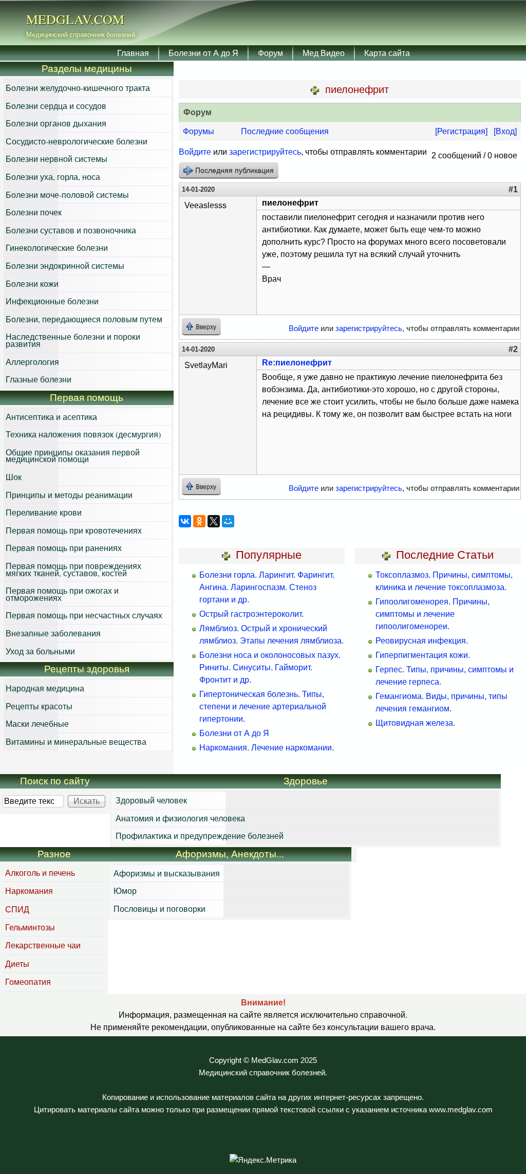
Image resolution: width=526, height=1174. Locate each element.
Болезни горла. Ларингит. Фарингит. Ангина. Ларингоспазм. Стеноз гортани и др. (266, 587)
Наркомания (29, 890)
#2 (513, 349)
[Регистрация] (461, 131)
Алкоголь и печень (40, 872)
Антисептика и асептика (51, 416)
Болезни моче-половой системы (67, 194)
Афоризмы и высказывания (167, 873)
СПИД (17, 909)
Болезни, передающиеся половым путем (84, 319)
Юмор (125, 890)
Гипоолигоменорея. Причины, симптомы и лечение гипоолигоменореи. (432, 614)
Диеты (17, 963)
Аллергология (32, 361)
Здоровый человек (151, 800)
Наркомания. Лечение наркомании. (266, 747)
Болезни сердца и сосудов (56, 105)
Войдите (195, 152)
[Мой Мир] (228, 521)
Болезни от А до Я (203, 52)
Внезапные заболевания (53, 633)
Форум (270, 52)
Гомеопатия (28, 981)
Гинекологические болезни (57, 247)
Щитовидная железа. (415, 723)
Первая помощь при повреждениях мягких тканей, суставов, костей (73, 569)
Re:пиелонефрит (297, 362)
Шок (14, 476)
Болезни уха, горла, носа (53, 176)
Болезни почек (34, 212)
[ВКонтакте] (185, 521)
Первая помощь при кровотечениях (74, 530)
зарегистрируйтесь (265, 152)
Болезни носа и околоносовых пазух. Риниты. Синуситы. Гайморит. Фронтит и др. (270, 667)
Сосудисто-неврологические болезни (76, 141)
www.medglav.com (461, 1110)
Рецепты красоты (39, 706)
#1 (513, 189)
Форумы (198, 131)
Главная (133, 52)
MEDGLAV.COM (75, 19)
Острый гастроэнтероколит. (251, 614)
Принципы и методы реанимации (69, 494)
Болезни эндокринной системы (65, 265)
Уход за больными (40, 651)
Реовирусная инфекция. (421, 640)
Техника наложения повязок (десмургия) (83, 434)
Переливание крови (44, 512)
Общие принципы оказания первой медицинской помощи (73, 456)
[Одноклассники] (199, 521)
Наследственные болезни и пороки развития (73, 340)
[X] (214, 521)
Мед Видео (324, 52)
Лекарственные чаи (43, 945)
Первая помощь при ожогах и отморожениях (62, 594)
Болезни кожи (32, 283)
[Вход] (505, 131)
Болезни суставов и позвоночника (71, 230)
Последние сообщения (285, 131)
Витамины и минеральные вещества (76, 741)
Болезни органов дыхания (56, 123)
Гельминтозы (30, 927)
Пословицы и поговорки (159, 908)
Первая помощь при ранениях (64, 547)
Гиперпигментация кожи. (422, 655)
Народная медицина (45, 688)
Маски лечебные (37, 723)
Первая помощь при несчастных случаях (84, 615)
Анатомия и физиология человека (180, 818)
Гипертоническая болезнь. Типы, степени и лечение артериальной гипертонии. (262, 706)
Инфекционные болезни (52, 301)
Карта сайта (387, 52)
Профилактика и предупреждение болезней (200, 835)
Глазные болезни (38, 379)
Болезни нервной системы (56, 158)
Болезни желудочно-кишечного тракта (78, 87)
